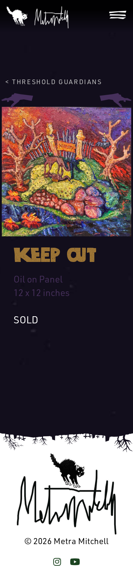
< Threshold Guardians (53, 82)
